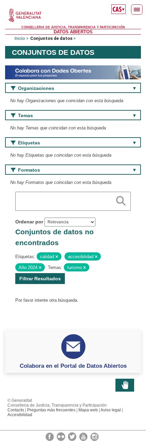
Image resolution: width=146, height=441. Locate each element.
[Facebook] (50, 436)
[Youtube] (84, 436)
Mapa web (88, 410)
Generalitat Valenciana (73, 15)
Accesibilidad (19, 414)
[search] (121, 199)
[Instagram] (94, 436)
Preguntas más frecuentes (51, 410)
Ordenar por (29, 221)
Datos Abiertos (73, 31)
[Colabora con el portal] (73, 72)
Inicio (20, 38)
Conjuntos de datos (51, 38)
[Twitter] (72, 436)
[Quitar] (56, 257)
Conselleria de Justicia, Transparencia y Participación (73, 27)
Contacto (15, 410)
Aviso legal (111, 410)
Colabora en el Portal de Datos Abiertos (73, 365)
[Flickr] (61, 436)
